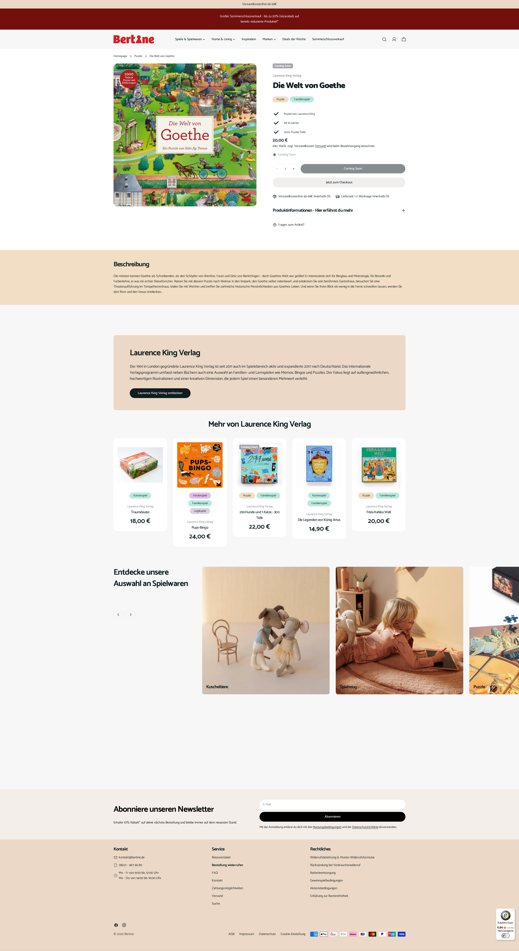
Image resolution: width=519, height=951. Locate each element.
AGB (231, 934)
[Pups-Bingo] (200, 465)
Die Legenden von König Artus (319, 520)
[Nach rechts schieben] (130, 614)
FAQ (215, 873)
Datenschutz (267, 934)
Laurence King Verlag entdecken (160, 393)
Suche (216, 903)
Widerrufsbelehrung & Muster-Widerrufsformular (342, 857)
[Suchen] (384, 39)
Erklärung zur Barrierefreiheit (329, 896)
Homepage (120, 56)
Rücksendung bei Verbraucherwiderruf (335, 865)
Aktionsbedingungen (323, 888)
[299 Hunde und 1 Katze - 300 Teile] (259, 465)
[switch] (506, 935)
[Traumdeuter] (140, 465)
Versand (320, 146)
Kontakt (217, 880)
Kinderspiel (200, 495)
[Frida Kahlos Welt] (378, 465)
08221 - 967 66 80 (130, 865)
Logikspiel (200, 511)
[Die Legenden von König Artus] (319, 465)
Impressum (246, 934)
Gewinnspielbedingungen (326, 880)
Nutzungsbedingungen (327, 827)
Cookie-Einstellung (293, 934)
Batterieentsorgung (323, 873)
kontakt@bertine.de (132, 857)
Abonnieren (333, 816)
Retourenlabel (221, 857)
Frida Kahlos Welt (379, 512)
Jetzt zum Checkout (339, 182)
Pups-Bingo (200, 528)
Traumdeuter (140, 512)
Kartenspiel (140, 495)
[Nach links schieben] (118, 614)
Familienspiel (302, 99)
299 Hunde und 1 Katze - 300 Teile (259, 515)
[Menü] (512, 910)
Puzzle (138, 56)
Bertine (129, 934)
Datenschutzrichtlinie (365, 827)
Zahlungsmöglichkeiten (227, 888)
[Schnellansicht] (157, 451)
